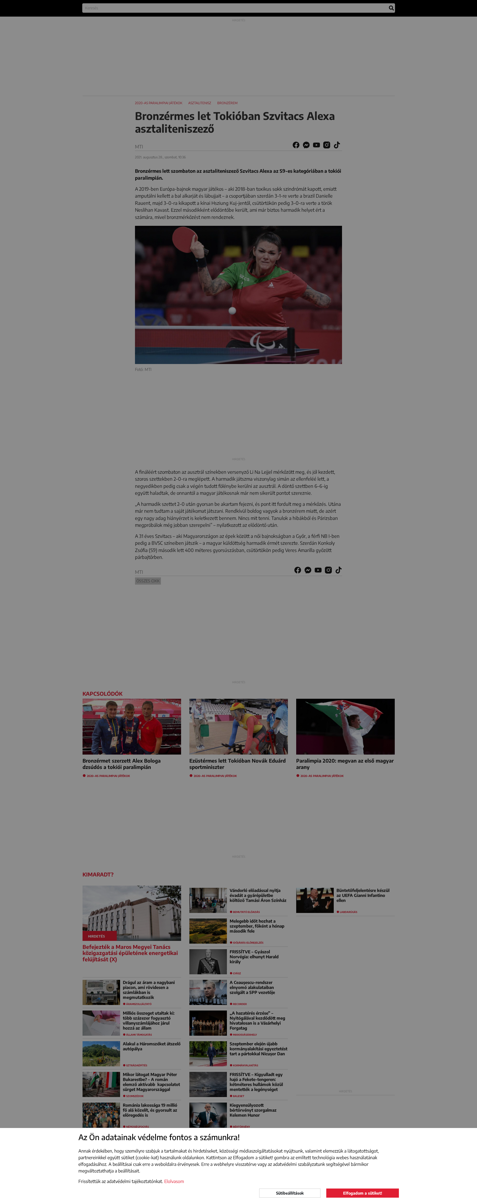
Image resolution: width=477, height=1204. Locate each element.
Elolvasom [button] (174, 1181)
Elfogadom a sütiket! (362, 1193)
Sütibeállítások (290, 1193)
